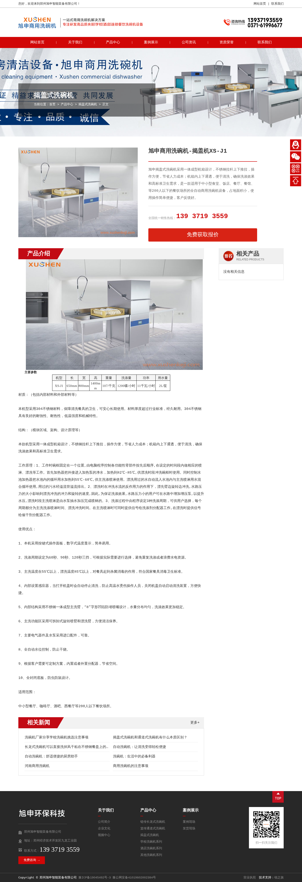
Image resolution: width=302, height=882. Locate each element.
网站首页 (260, 4)
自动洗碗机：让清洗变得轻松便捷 (139, 747)
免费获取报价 (203, 235)
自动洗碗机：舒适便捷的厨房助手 (51, 757)
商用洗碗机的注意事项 (130, 766)
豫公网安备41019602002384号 (134, 877)
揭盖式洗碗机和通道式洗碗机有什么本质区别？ (150, 738)
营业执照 (249, 877)
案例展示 (151, 42)
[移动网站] (295, 168)
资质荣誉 (227, 42)
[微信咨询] (295, 156)
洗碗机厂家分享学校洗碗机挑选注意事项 (56, 738)
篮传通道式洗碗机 (152, 828)
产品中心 (113, 42)
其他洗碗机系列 (151, 855)
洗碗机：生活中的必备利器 (134, 757)
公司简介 (104, 822)
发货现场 (189, 828)
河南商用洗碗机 (37, 766)
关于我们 (75, 42)
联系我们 (277, 4)
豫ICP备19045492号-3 (94, 877)
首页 (52, 104)
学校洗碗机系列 (151, 842)
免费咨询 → (32, 860)
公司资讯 (189, 42)
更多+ (195, 723)
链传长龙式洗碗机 (152, 822)
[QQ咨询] (295, 144)
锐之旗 (279, 877)
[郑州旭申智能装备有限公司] (37, 27)
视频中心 (104, 835)
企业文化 (104, 828)
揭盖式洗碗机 (87, 104)
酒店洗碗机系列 (151, 848)
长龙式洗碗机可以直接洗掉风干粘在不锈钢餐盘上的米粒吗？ (72, 747)
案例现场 (189, 822)
